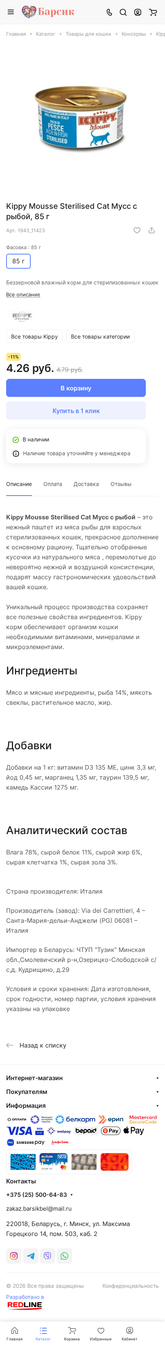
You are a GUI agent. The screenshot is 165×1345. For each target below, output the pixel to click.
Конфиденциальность (130, 1285)
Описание (19, 484)
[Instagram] (13, 1256)
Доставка (86, 484)
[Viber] (47, 1256)
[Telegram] (30, 1256)
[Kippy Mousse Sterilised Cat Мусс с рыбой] (82, 118)
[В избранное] (137, 230)
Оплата (52, 484)
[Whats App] (64, 1256)
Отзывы (121, 484)
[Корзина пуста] (153, 12)
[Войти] (137, 12)
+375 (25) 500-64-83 (36, 1194)
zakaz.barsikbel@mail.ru (39, 1208)
